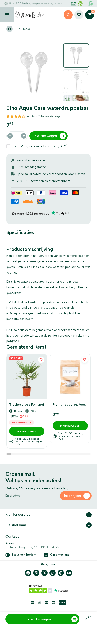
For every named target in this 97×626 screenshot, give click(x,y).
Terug (26, 29)
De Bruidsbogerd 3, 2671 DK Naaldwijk (32, 547)
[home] (29, 14)
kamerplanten (76, 255)
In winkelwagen (39, 619)
